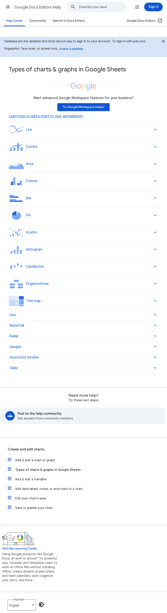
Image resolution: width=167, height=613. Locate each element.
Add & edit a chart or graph (35, 460)
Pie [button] (27, 215)
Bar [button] (28, 198)
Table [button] (13, 368)
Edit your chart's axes (30, 498)
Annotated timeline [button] (23, 357)
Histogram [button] (33, 249)
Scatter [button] (30, 232)
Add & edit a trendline (31, 479)
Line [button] (28, 129)
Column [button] (30, 181)
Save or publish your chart (34, 508)
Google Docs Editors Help (38, 7)
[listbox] (21, 605)
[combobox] (102, 7)
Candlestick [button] (34, 266)
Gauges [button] (14, 347)
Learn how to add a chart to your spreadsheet (46, 116)
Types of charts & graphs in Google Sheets (48, 470)
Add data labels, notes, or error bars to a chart (49, 489)
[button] (8, 7)
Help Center (14, 21)
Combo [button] (30, 147)
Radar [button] (13, 336)
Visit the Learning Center (19, 548)
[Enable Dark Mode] (41, 604)
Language (18, 599)
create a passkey (71, 49)
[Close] (163, 42)
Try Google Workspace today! (83, 107)
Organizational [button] (36, 284)
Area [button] (28, 164)
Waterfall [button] (16, 325)
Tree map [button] (32, 301)
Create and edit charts (26, 449)
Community (37, 21)
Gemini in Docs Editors (69, 21)
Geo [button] (12, 315)
